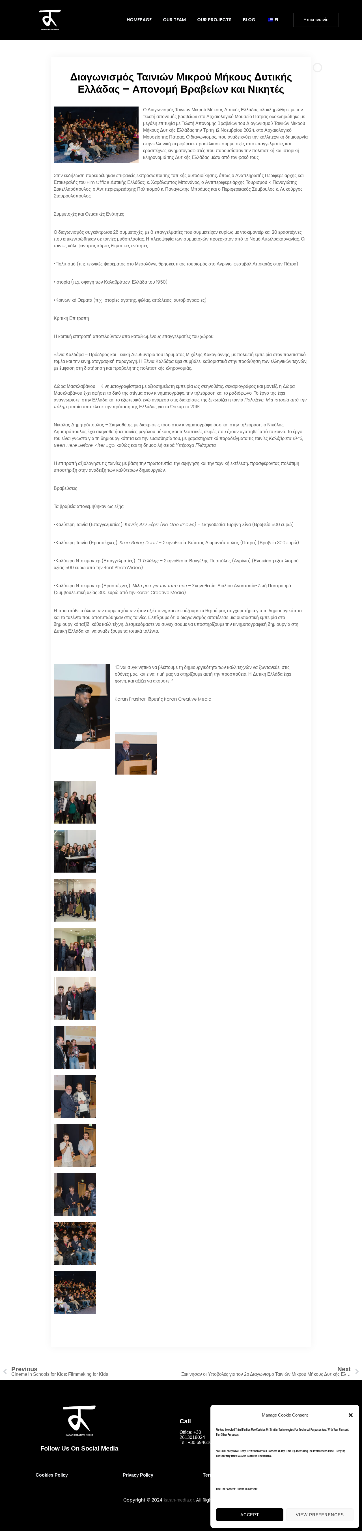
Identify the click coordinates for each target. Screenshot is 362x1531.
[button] (351, 1415)
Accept (249, 1514)
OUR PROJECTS (214, 19)
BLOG (249, 19)
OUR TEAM (174, 19)
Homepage (139, 19)
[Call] (171, 1430)
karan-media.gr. (179, 1500)
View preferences (320, 1514)
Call (185, 1421)
